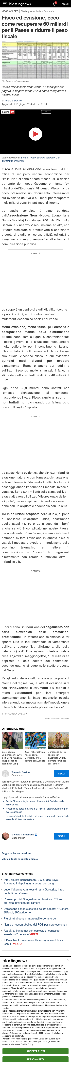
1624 (66, 971)
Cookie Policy (27, 1044)
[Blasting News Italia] (20, 4)
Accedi (65, 3)
